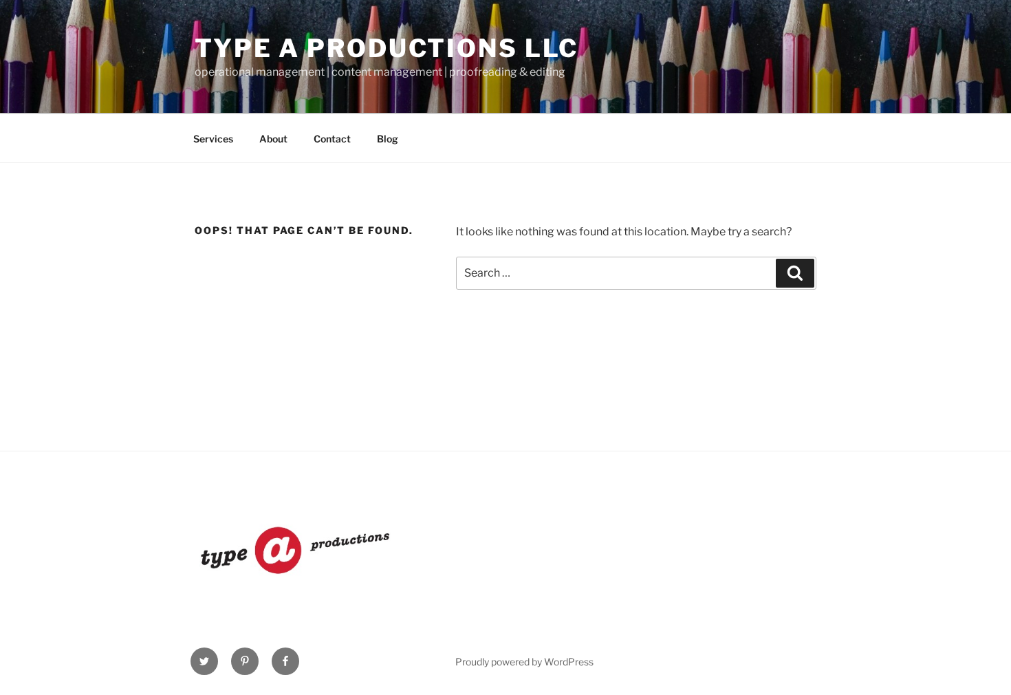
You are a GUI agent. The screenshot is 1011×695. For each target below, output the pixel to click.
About (273, 139)
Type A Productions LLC (386, 48)
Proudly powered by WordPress (524, 661)
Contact (332, 139)
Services (213, 139)
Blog (387, 139)
